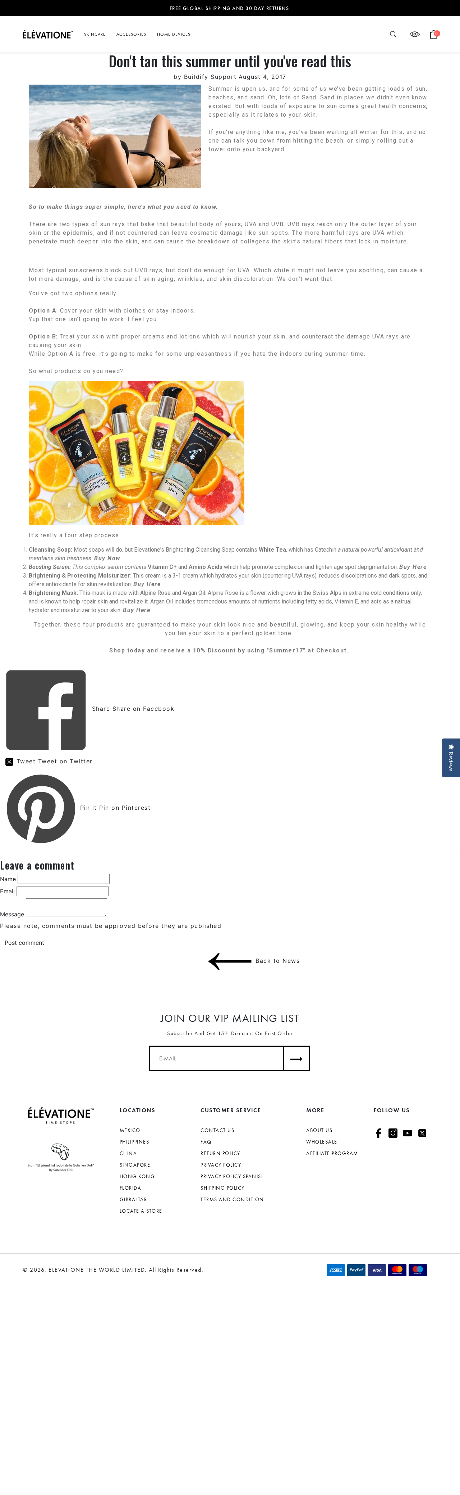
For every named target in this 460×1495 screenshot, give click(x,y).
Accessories (131, 34)
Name (8, 879)
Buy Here (147, 584)
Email (7, 891)
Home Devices (173, 34)
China (128, 1153)
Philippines (135, 1142)
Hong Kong (137, 1176)
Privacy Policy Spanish (233, 1176)
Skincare (95, 34)
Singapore (135, 1165)
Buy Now (107, 558)
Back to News (255, 961)
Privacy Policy (221, 1165)
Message (12, 914)
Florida (131, 1188)
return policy (220, 1153)
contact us (217, 1130)
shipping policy (223, 1188)
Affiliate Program (332, 1153)
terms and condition (232, 1199)
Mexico (130, 1130)
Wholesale (321, 1142)
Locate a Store (141, 1211)
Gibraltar (133, 1199)
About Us (319, 1130)
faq (206, 1142)
